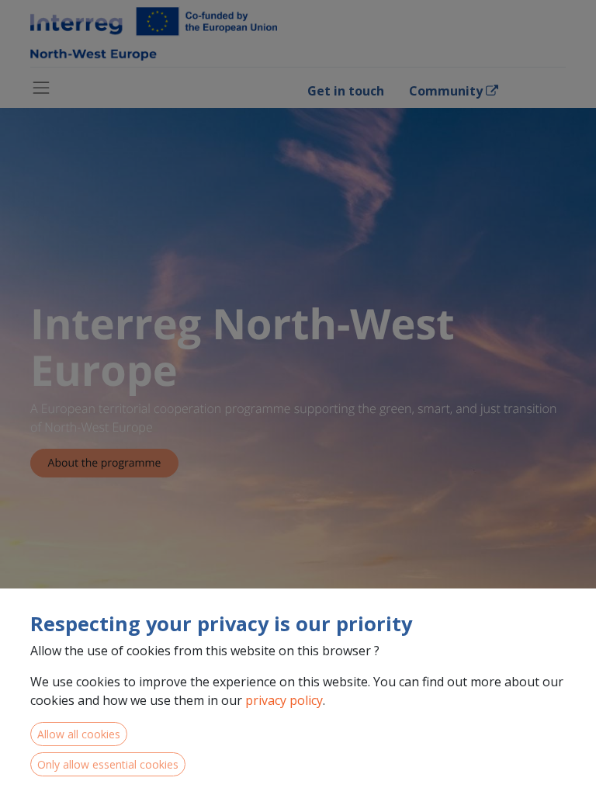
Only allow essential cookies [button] (107, 764)
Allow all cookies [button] (78, 734)
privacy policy (284, 700)
